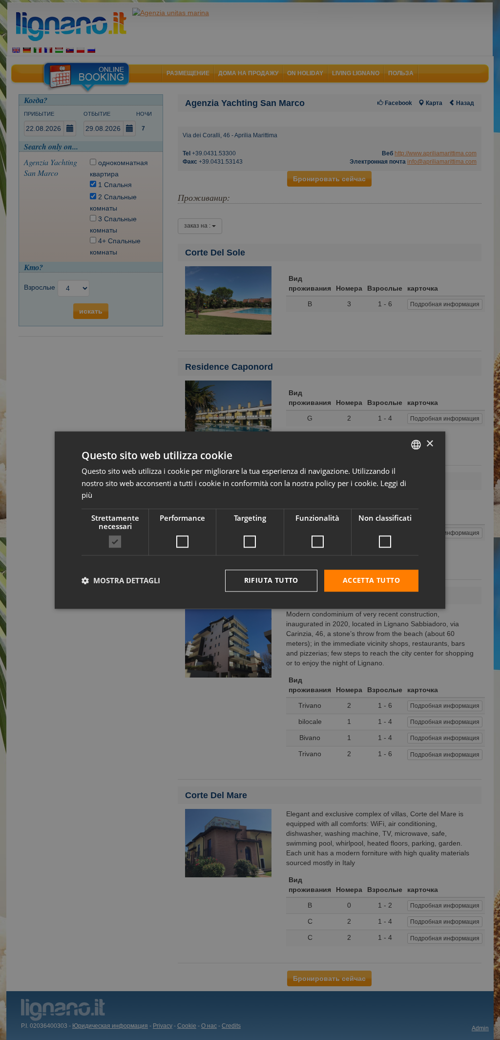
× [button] (429, 443)
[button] (121, 580)
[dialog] (250, 520)
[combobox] (416, 444)
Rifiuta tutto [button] (271, 580)
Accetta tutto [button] (371, 580)
